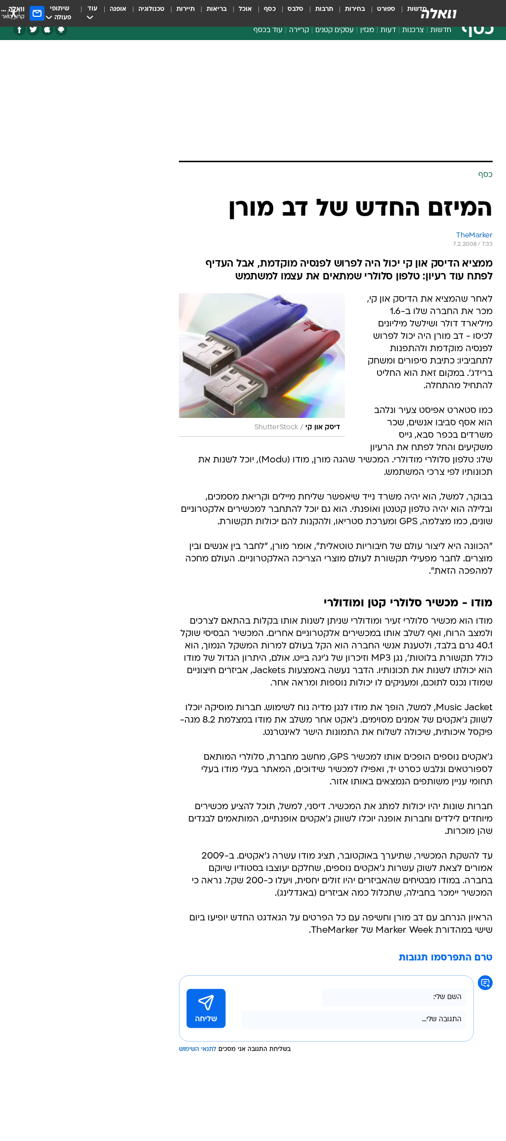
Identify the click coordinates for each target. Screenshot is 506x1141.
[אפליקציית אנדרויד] (61, 29)
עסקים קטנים (334, 30)
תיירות (185, 9)
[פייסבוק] (19, 29)
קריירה (299, 30)
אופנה (118, 9)
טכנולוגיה (151, 9)
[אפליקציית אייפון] (47, 29)
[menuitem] (380, 13)
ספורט (386, 9)
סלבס (295, 9)
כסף (270, 9)
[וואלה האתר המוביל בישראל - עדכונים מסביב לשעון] (439, 13)
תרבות (324, 9)
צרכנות (413, 30)
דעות (388, 30)
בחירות (355, 9)
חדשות (440, 30)
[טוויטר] (33, 29)
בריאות (217, 9)
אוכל (245, 9)
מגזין (367, 30)
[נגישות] (13, 13)
